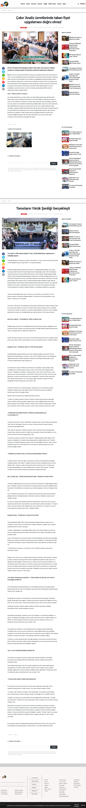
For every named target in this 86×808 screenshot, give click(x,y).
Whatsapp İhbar (19, 792)
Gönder (54, 163)
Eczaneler (61, 785)
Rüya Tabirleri (77, 785)
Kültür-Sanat (52, 4)
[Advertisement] (72, 111)
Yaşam (59, 4)
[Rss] (16, 784)
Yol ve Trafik (62, 781)
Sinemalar (61, 791)
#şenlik (15, 734)
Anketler (76, 781)
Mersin (9, 75)
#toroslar (10, 734)
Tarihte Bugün (63, 789)
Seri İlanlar (62, 792)
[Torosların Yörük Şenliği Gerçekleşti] (30, 233)
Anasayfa (4, 10)
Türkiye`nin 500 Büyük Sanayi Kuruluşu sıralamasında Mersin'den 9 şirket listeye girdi (75, 47)
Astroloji (76, 787)
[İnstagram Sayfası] (7, 784)
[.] (19, 139)
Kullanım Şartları (19, 790)
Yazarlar (33, 784)
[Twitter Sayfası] (4, 784)
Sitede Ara (76, 780)
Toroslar (10, 260)
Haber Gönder (18, 794)
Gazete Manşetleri (64, 796)
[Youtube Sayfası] (10, 784)
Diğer (64, 4)
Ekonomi (33, 4)
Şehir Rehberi (62, 794)
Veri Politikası (4, 794)
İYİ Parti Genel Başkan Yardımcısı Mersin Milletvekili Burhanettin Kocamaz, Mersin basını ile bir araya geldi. (75, 162)
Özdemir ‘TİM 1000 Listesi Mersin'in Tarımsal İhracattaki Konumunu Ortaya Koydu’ (74, 77)
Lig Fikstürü (62, 787)
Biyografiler (77, 783)
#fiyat (14, 124)
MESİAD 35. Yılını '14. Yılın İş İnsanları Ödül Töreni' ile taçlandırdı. (75, 86)
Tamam (77, 806)
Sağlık (45, 4)
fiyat (41, 86)
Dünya (28, 4)
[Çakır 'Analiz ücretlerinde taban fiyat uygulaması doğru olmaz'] (30, 47)
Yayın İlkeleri (4, 792)
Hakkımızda (4, 790)
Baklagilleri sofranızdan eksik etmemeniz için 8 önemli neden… (75, 146)
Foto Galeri (35, 778)
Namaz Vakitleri (63, 783)
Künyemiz (34, 790)
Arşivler (34, 787)
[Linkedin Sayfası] (13, 784)
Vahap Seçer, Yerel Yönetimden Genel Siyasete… (74, 179)
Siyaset (40, 4)
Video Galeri (35, 781)
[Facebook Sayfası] (2, 784)
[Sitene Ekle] (22, 784)
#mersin (10, 124)
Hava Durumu (62, 780)
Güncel (23, 4)
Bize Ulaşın (34, 794)
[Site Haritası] (19, 784)
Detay (77, 804)
